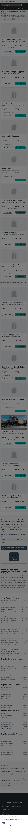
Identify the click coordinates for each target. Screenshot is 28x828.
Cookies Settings (13, 825)
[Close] (25, 817)
